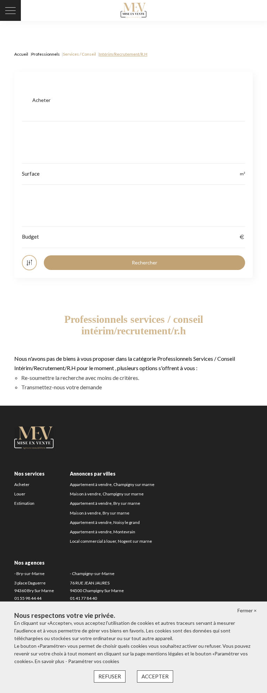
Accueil (21, 54)
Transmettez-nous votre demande (61, 387)
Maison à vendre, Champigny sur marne (107, 493)
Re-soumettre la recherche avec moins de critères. (80, 377)
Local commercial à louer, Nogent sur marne (111, 541)
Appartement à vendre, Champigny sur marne (112, 484)
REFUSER (109, 676)
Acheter (22, 484)
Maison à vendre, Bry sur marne (99, 513)
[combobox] (133, 100)
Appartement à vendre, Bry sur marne (105, 503)
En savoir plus (50, 661)
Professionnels (45, 54)
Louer (19, 493)
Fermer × (247, 610)
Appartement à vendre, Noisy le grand (105, 522)
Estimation (24, 503)
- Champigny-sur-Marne (92, 573)
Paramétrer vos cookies (93, 661)
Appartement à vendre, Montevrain (102, 531)
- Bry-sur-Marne (29, 573)
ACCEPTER (155, 676)
